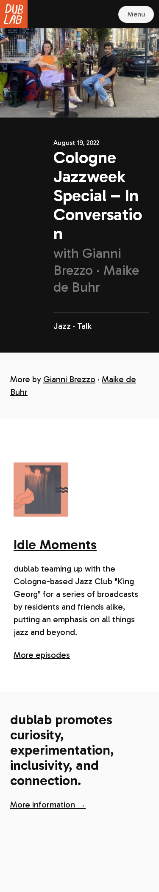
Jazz (62, 326)
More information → (48, 804)
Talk (84, 326)
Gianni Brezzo (69, 379)
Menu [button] (136, 14)
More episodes (42, 655)
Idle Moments (55, 544)
